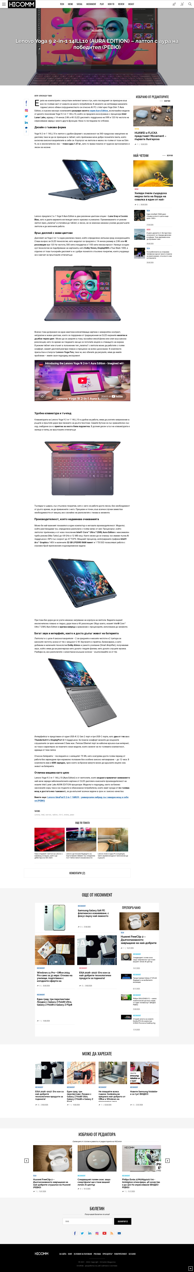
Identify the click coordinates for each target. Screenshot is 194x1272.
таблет (55, 815)
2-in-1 (61, 815)
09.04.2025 (97, 58)
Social (79, 4)
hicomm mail (119, 1233)
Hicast (131, 4)
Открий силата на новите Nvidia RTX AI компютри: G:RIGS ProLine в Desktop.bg (144, 1021)
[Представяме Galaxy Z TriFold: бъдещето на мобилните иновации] (126, 977)
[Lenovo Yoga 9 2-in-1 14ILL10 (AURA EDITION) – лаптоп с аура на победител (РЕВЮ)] (26, 111)
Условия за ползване (83, 1254)
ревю (72, 815)
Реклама (97, 1254)
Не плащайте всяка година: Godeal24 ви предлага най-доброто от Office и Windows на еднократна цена (112, 1096)
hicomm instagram (97, 1233)
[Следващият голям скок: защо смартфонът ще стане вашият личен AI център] (126, 957)
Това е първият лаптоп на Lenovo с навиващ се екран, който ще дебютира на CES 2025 (48, 856)
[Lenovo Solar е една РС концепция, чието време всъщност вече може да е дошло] (113, 839)
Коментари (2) (77, 873)
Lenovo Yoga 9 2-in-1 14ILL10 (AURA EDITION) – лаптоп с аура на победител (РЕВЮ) (97, 44)
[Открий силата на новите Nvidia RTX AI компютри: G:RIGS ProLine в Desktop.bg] (126, 1017)
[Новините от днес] (174, 4)
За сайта (62, 1254)
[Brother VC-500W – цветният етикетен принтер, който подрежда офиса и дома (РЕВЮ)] (144, 1159)
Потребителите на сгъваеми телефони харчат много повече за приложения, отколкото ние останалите (159, 256)
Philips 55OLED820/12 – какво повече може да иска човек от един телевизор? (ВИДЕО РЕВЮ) (145, 1002)
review (66, 815)
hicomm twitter (82, 1233)
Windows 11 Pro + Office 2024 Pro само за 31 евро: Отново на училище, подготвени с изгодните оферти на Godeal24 (54, 978)
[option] (153, 218)
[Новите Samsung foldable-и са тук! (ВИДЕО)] (144, 1073)
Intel (42, 815)
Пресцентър (107, 1254)
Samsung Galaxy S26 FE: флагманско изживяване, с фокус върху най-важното (93, 913)
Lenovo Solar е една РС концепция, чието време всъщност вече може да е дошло (113, 856)
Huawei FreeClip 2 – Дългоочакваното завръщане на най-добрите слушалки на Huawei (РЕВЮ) (139, 941)
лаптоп (48, 815)
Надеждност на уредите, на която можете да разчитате (153, 136)
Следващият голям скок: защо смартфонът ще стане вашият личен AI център (144, 960)
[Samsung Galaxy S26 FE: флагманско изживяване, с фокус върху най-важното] (54, 918)
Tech (62, 4)
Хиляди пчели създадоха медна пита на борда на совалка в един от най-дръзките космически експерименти (151, 201)
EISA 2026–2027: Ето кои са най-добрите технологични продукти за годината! (95, 975)
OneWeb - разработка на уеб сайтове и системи (97, 1266)
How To (111, 4)
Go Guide (132, 1254)
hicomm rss (112, 1233)
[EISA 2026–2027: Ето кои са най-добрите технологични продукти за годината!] (97, 950)
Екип (70, 1254)
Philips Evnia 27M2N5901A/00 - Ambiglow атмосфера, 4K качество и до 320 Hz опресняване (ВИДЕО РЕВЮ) (96, 1183)
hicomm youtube (104, 1233)
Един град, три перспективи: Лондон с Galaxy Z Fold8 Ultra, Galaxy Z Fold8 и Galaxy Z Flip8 (54, 1002)
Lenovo (37, 815)
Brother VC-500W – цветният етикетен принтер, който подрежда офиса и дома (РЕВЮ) (139, 1182)
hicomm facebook (75, 1233)
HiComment (91, 4)
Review (121, 4)
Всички (167, 101)
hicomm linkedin (90, 1233)
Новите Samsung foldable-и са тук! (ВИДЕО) (144, 1092)
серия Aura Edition (98, 110)
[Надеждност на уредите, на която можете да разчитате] (153, 117)
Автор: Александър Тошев (43, 96)
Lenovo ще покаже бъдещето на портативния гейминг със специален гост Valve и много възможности (80, 856)
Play (102, 4)
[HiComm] (22, 4)
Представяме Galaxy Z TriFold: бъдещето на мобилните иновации (145, 980)
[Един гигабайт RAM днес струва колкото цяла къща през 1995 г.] (139, 217)
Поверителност (120, 1254)
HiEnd (70, 4)
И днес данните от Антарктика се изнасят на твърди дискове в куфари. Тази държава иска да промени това (159, 238)
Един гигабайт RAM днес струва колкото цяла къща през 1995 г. (157, 218)
